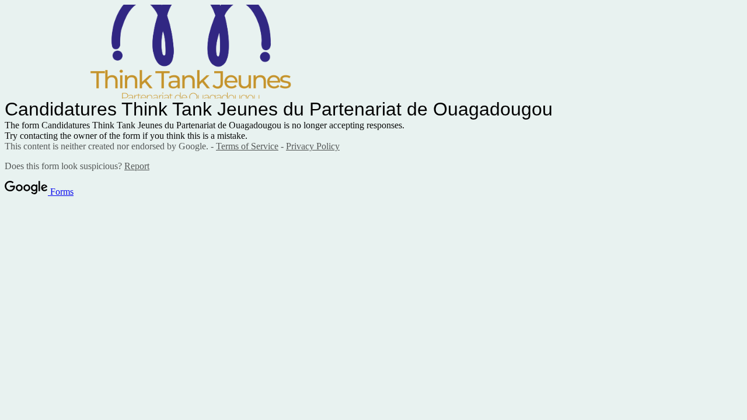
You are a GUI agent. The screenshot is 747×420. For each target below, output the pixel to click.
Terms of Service (247, 146)
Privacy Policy (313, 146)
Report (136, 166)
